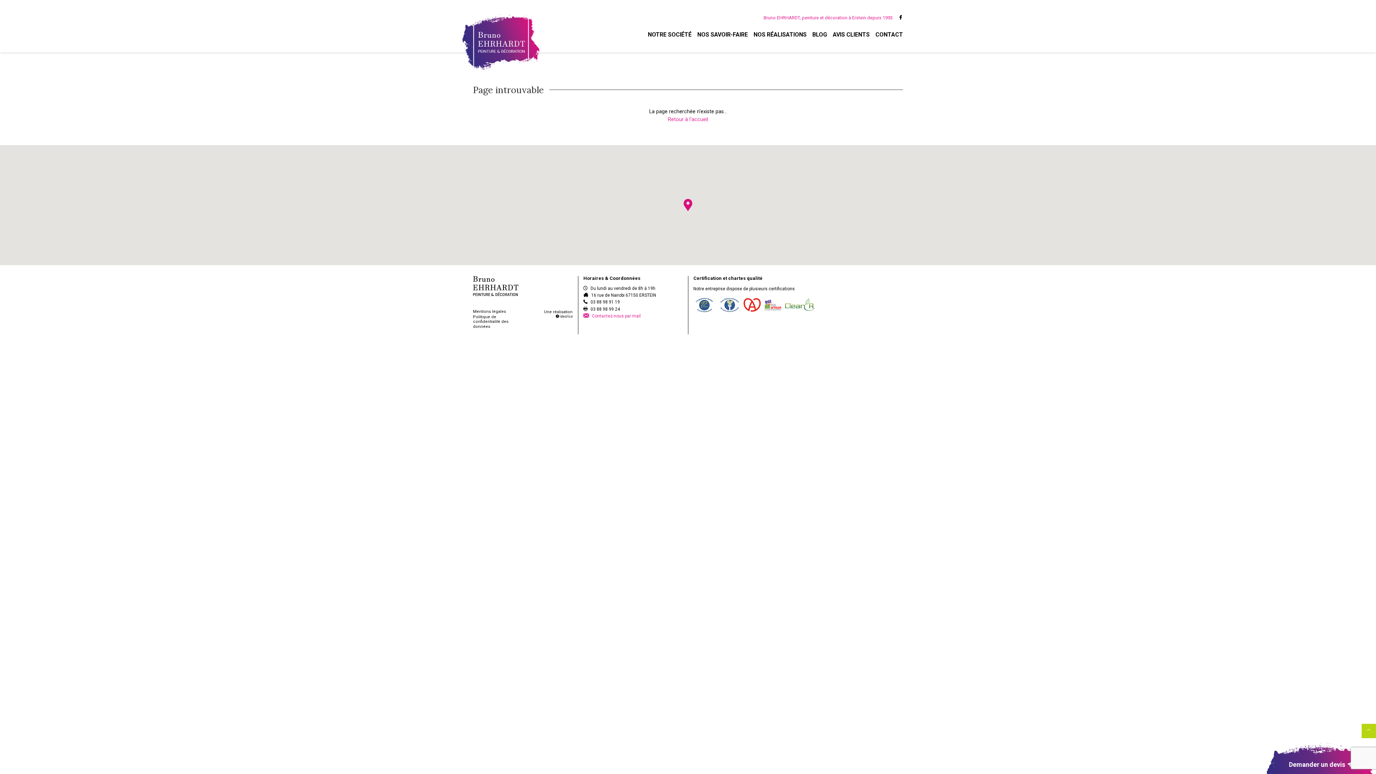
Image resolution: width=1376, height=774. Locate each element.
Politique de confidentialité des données (490, 322)
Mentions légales (489, 311)
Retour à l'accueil (688, 119)
